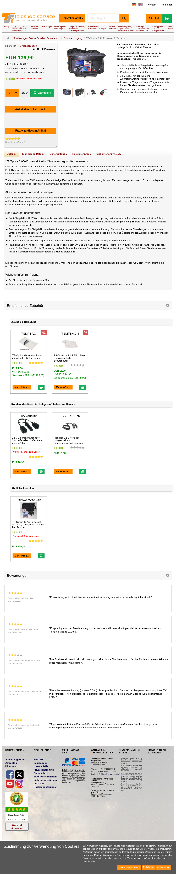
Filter (43, 27)
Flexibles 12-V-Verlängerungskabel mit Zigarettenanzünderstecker (68, 440)
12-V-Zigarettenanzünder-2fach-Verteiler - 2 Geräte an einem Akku (27, 440)
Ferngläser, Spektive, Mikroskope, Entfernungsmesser (77, 28)
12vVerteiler (28, 416)
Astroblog (11, 762)
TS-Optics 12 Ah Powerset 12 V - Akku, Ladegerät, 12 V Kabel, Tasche (28, 525)
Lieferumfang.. (58, 153)
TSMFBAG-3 (70, 333)
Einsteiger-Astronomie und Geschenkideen (142, 28)
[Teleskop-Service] (29, 19)
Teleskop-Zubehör (34, 27)
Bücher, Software (112, 27)
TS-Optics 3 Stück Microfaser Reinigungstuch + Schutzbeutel (70, 358)
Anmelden (167, 4)
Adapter (49, 27)
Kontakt (152, 4)
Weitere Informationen (129, 867)
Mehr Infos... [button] (21, 387)
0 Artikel (153, 18)
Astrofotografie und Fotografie (60, 27)
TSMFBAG (28, 333)
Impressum (40, 762)
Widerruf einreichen (17, 827)
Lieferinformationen (45, 780)
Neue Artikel (170, 27)
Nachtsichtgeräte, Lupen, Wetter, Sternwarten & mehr (126, 28)
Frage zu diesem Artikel (30, 130)
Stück (24, 92)
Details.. (11, 153)
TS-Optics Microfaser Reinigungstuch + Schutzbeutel (27, 356)
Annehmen (163, 867)
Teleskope (6, 27)
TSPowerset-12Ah (28, 500)
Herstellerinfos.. (81, 153)
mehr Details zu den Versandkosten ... (26, 72)
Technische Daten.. (33, 153)
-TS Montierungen (27, 45)
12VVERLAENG (70, 416)
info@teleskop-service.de (108, 774)
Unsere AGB (41, 766)
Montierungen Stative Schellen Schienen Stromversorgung (20, 29)
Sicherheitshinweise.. (109, 153)
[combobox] (72, 18)
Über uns (10, 766)
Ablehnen (149, 867)
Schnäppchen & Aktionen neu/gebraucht (158, 28)
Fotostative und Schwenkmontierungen (97, 27)
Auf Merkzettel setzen (29, 109)
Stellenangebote (15, 759)
